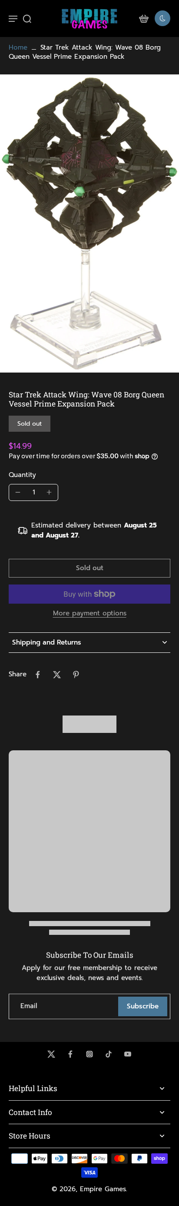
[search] (26, 18)
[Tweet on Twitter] (56, 674)
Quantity (22, 475)
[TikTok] (108, 1054)
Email (28, 1006)
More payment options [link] (89, 614)
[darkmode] (162, 18)
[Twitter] (51, 1054)
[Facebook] (70, 1054)
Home (18, 47)
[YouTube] (127, 1054)
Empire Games (103, 1189)
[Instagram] (89, 1054)
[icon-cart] (143, 18)
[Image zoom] (89, 223)
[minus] (18, 492)
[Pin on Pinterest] (76, 674)
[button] (89, 568)
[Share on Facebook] (37, 674)
